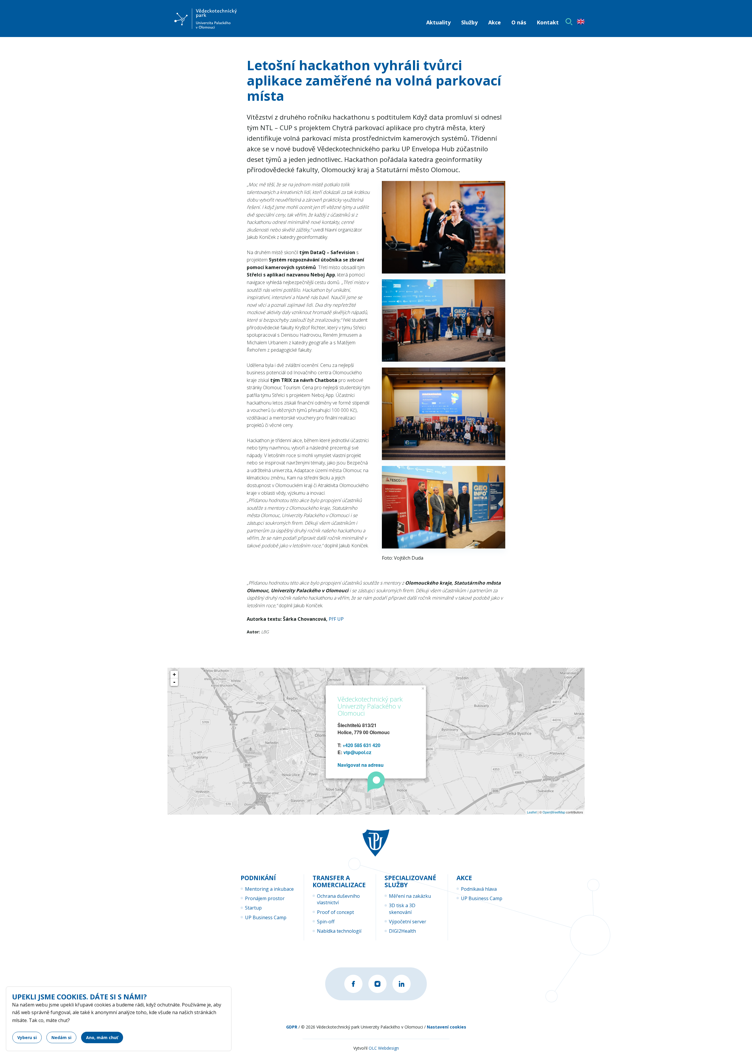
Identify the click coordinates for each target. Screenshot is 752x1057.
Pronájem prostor (265, 898)
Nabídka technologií (339, 931)
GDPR (291, 1027)
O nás (518, 22)
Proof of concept (335, 912)
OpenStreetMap (554, 812)
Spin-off (326, 921)
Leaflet (532, 812)
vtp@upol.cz (357, 752)
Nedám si (61, 1037)
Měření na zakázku (410, 896)
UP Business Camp (265, 917)
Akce (494, 22)
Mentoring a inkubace (269, 889)
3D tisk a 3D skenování (402, 908)
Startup (253, 908)
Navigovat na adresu (361, 764)
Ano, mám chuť (102, 1037)
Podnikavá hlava (479, 889)
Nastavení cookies (446, 1027)
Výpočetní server (407, 921)
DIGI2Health (402, 931)
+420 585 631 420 (361, 745)
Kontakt (548, 22)
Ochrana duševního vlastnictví (338, 899)
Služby (469, 22)
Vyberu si (27, 1037)
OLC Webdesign (384, 1048)
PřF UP (336, 619)
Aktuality (438, 22)
